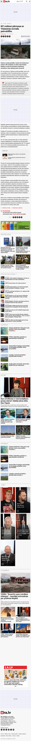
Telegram (14, 214)
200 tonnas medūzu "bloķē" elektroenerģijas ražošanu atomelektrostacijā (7, 619)
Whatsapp (20, 214)
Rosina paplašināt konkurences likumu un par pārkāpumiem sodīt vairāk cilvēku (22, 267)
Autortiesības (3, 735)
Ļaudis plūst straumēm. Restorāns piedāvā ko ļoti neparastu (19, 364)
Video (3, 485)
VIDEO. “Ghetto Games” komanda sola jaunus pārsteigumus (7, 635)
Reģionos (9, 23)
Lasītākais (4, 325)
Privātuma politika (14, 733)
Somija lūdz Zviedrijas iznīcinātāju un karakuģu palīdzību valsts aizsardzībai (19, 347)
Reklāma (6, 733)
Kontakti (18, 735)
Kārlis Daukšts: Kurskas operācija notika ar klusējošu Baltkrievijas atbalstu (17, 301)
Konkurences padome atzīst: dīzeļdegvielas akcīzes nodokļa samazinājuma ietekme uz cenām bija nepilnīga (23, 250)
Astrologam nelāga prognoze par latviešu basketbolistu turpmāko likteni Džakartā (16, 306)
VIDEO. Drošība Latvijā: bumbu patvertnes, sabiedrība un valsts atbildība (16, 320)
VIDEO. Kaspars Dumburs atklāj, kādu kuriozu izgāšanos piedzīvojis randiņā (7, 421)
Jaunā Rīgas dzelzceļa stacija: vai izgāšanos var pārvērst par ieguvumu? (23, 635)
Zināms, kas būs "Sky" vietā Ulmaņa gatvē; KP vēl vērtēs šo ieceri (7, 266)
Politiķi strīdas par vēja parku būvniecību (7, 436)
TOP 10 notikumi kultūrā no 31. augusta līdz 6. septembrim (17, 292)
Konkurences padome (16, 208)
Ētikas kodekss (9, 735)
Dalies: (10, 217)
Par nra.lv (2, 733)
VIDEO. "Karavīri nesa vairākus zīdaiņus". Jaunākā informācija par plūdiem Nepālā (14, 596)
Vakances (14, 735)
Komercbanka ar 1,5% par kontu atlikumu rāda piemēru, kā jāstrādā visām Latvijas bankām (16, 297)
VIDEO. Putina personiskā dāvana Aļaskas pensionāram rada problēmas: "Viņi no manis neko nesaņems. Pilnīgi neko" (17, 316)
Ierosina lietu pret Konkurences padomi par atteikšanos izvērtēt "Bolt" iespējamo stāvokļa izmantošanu (8, 250)
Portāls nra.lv (3, 34)
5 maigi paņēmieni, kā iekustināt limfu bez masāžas (16, 158)
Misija (10, 733)
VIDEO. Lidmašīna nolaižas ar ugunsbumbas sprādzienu (16, 154)
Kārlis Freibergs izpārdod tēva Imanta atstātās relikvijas (23, 421)
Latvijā (4, 23)
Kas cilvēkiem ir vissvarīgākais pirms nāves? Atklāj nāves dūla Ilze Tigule (14, 401)
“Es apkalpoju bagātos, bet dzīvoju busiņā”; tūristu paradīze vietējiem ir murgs (16, 287)
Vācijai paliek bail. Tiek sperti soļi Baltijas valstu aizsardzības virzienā (19, 329)
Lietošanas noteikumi (22, 733)
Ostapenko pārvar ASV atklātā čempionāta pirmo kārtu (17, 310)
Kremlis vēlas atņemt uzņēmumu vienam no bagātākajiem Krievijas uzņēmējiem (17, 278)
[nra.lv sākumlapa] (6, 1)
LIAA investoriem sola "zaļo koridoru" (15, 283)
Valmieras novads (5, 208)
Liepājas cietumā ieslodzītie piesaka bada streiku (17, 355)
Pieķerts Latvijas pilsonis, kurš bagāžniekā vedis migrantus (23, 437)
